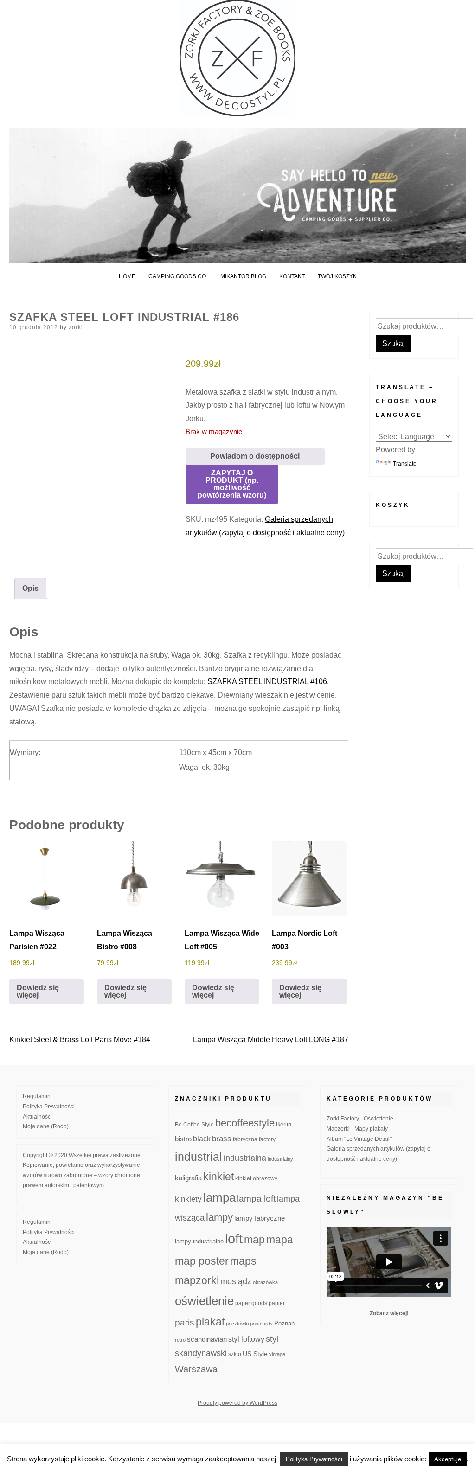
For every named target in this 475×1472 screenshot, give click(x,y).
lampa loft (256, 1198)
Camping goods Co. (177, 276)
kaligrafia (188, 1178)
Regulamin (37, 1096)
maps (243, 1261)
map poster (202, 1261)
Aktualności (37, 1117)
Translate (405, 464)
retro (180, 1340)
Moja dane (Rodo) (46, 1126)
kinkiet (218, 1177)
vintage (277, 1354)
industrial (198, 1156)
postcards (261, 1323)
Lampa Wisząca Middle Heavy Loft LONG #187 (270, 1039)
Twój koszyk (337, 276)
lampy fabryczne (259, 1218)
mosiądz (235, 1281)
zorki (76, 327)
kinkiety (188, 1199)
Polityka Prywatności (49, 1106)
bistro (183, 1139)
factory (267, 1139)
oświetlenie (204, 1301)
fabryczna (245, 1139)
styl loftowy (246, 1339)
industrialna (245, 1158)
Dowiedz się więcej (38, 991)
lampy (219, 1217)
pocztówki (237, 1323)
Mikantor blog (243, 276)
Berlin (283, 1124)
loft (234, 1238)
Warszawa (196, 1369)
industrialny (280, 1159)
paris (184, 1322)
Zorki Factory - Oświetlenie (360, 1118)
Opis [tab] (30, 588)
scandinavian (207, 1339)
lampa (219, 1197)
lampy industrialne (199, 1241)
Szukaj (393, 343)
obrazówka (265, 1282)
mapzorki (197, 1280)
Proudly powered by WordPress (237, 1403)
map (254, 1240)
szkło (234, 1354)
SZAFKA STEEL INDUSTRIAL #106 (267, 681)
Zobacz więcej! (389, 1313)
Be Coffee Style (194, 1124)
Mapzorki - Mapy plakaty (357, 1129)
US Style (255, 1353)
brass (221, 1138)
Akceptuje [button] (447, 1459)
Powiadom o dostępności (255, 456)
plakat (210, 1322)
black (202, 1139)
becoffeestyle (245, 1123)
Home (127, 276)
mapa (279, 1240)
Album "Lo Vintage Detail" (359, 1139)
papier (277, 1303)
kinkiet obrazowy (256, 1178)
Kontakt (292, 276)
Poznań (284, 1323)
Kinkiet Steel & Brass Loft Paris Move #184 (79, 1039)
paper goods (251, 1303)
